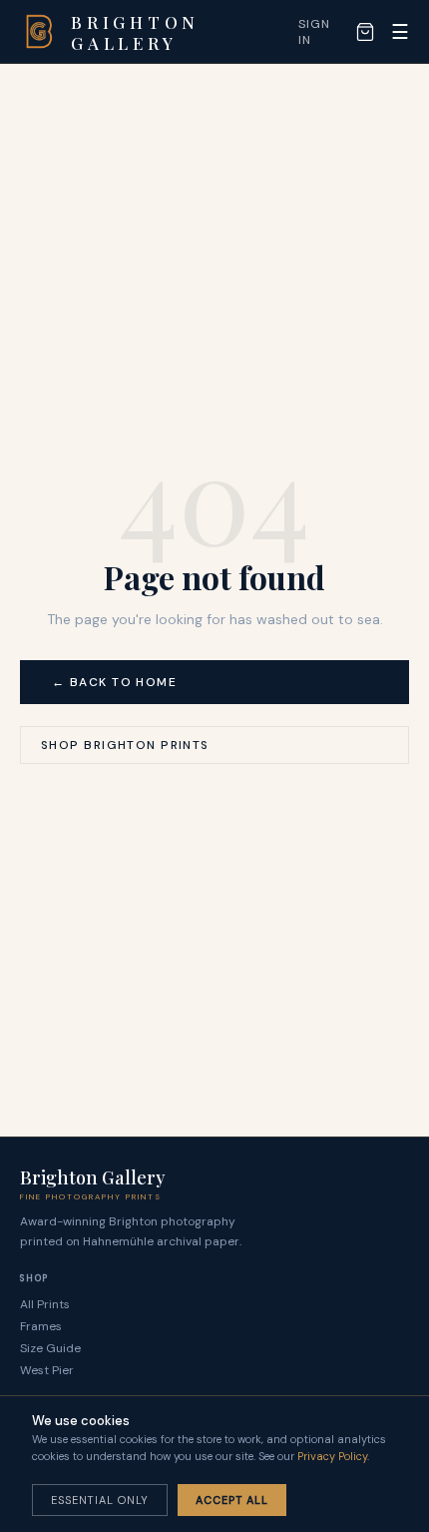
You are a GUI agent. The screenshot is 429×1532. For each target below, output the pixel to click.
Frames (41, 1326)
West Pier (47, 1370)
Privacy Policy (332, 1456)
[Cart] (365, 32)
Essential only (100, 1500)
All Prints (45, 1304)
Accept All (232, 1500)
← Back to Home (114, 682)
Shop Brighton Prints (125, 745)
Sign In (314, 32)
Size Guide (50, 1348)
